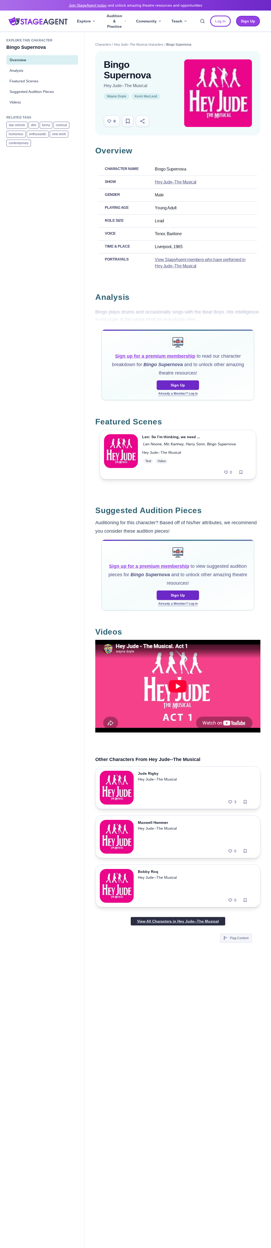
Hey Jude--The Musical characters (138, 44)
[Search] (202, 21)
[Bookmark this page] (128, 121)
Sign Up (178, 385)
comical (61, 125)
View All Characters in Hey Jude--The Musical (178, 921)
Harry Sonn (195, 444)
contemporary (19, 143)
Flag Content (239, 938)
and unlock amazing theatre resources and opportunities (135, 5)
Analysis (16, 70)
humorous (16, 134)
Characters (103, 44)
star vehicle (17, 125)
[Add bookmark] (241, 472)
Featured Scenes (24, 81)
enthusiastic (37, 134)
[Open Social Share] (142, 121)
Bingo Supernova (221, 444)
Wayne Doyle (116, 96)
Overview (18, 60)
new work (59, 134)
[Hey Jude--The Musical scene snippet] (121, 454)
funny (46, 125)
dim (33, 125)
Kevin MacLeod (146, 96)
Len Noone (152, 444)
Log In (220, 21)
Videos (15, 102)
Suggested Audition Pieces (32, 91)
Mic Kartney (174, 444)
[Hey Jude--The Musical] (218, 93)
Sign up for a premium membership (155, 356)
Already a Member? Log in (178, 393)
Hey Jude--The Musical (125, 85)
